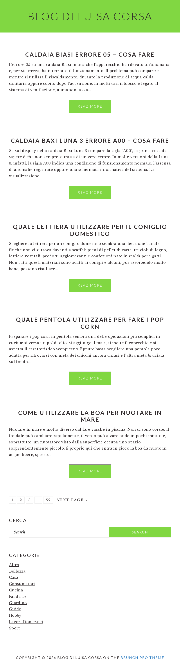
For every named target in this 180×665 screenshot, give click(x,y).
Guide (15, 609)
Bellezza (17, 571)
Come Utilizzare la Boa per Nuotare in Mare (90, 416)
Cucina (16, 590)
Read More (90, 106)
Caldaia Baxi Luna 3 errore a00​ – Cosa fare (90, 140)
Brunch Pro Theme (142, 657)
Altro (14, 565)
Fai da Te (18, 596)
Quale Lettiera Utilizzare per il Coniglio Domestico (90, 230)
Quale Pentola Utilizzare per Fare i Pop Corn (90, 323)
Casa (13, 577)
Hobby (15, 615)
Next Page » (72, 500)
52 (48, 500)
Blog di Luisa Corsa (90, 16)
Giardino (18, 603)
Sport (14, 628)
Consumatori (22, 584)
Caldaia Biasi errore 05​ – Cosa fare (90, 54)
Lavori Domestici (26, 622)
